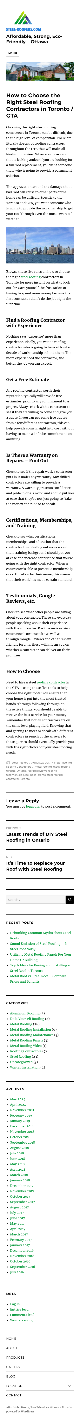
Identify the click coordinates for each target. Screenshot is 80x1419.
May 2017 (17, 1223)
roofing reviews (37, 770)
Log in (15, 1304)
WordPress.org (21, 1320)
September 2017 (22, 1202)
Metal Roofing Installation (30, 1029)
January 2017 (20, 1245)
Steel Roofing (20, 1056)
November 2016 (22, 1256)
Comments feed (22, 1315)
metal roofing (43, 766)
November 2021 (22, 1110)
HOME (11, 1338)
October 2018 (20, 1137)
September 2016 (22, 1267)
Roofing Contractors (18, 766)
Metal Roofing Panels (26, 1040)
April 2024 (18, 1105)
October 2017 (20, 1196)
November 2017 (22, 1191)
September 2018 (22, 1142)
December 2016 (22, 1250)
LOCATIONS (15, 1386)
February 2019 (21, 1115)
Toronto (25, 778)
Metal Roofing (63, 762)
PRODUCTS (15, 1357)
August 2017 (19, 1207)
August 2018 (19, 1148)
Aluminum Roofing (25, 1013)
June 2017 (17, 1218)
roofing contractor (51, 682)
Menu (12, 53)
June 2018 (17, 1159)
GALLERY (13, 1367)
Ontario (21, 770)
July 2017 (17, 1213)
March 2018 (19, 1175)
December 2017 (21, 1186)
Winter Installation (25, 1067)
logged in (33, 806)
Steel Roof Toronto (34, 774)
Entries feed (19, 1309)
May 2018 (17, 1164)
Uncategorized (21, 1062)
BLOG (10, 1376)
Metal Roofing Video (26, 1046)
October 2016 (20, 1261)
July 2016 (17, 1272)
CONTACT (13, 1395)
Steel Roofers (20, 762)
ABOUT (11, 1348)
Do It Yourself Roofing (27, 1019)
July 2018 (17, 1153)
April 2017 (17, 1229)
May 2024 (17, 1099)
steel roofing (31, 277)
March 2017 (19, 1234)
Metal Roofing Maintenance (31, 1035)
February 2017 (21, 1240)
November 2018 (22, 1132)
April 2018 (17, 1169)
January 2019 (20, 1121)
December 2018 (22, 1126)
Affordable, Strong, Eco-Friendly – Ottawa (34, 39)
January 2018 (20, 1180)
